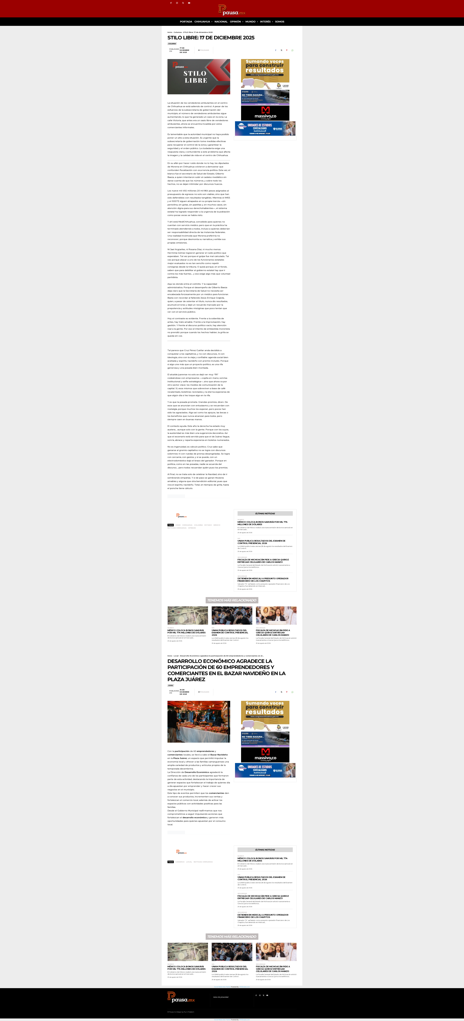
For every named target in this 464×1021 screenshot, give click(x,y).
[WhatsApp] (292, 50)
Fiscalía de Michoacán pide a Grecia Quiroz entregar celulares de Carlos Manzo (263, 560)
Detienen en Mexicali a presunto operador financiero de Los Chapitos (263, 579)
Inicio (169, 32)
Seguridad (242, 557)
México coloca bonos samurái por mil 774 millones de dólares (186, 631)
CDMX (178, 525)
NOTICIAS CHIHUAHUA (176, 528)
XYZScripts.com (245, 1020)
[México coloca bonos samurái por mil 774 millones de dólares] (187, 615)
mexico (217, 525)
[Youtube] (189, 3)
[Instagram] (177, 3)
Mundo (241, 520)
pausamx (205, 50)
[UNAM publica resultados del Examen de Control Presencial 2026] (232, 615)
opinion (192, 528)
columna (198, 525)
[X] (183, 3)
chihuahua (187, 525)
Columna (178, 32)
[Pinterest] (286, 50)
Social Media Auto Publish (222, 1020)
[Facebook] (171, 3)
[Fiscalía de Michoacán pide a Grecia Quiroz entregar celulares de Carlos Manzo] (276, 615)
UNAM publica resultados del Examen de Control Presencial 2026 (261, 542)
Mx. (239, 538)
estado (208, 525)
